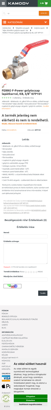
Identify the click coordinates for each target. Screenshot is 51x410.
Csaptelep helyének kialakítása (15, 338)
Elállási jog (7, 341)
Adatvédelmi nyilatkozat (12, 335)
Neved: (6, 232)
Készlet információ (10, 358)
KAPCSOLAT (6, 366)
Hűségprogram (8, 352)
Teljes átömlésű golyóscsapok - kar (15, 30)
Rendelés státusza (9, 316)
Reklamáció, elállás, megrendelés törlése (20, 319)
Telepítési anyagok (22, 28)
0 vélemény (17, 98)
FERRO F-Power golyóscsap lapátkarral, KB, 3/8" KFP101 (22, 33)
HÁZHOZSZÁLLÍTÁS (9, 361)
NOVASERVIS (11, 130)
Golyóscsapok (39, 28)
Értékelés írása (28, 98)
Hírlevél (5, 322)
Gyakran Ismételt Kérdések (13, 346)
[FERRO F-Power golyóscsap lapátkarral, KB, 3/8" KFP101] (25, 59)
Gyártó (5, 325)
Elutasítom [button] (30, 400)
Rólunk (5, 355)
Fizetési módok (8, 344)
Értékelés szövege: (11, 241)
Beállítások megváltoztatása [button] (30, 404)
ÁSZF (3, 363)
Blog (4, 328)
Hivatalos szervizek (10, 349)
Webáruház (6, 28)
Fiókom (5, 314)
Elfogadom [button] (30, 396)
